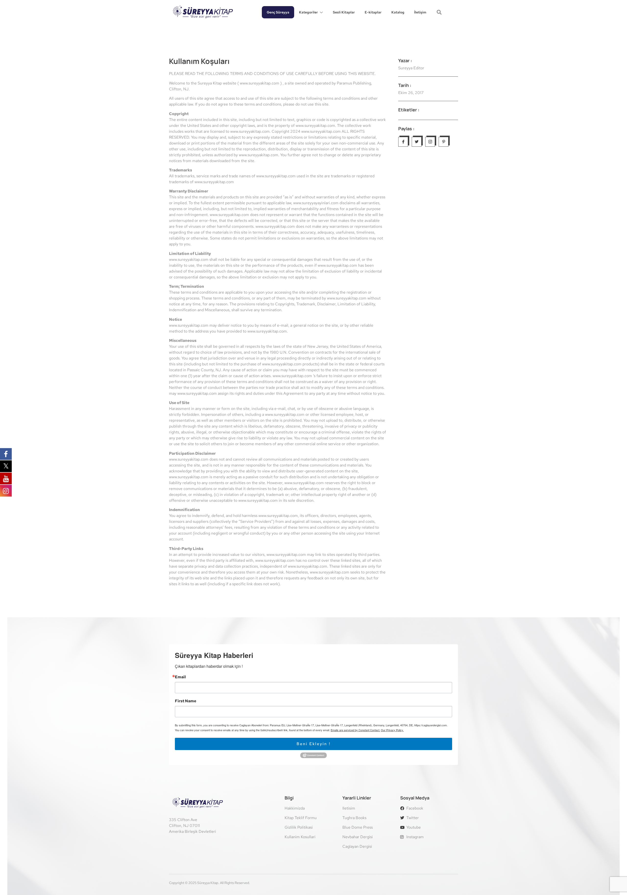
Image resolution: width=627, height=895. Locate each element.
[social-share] (403, 142)
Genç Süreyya (278, 12)
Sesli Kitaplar (344, 12)
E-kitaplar (373, 12)
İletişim (420, 12)
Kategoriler (308, 12)
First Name (185, 701)
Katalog (397, 12)
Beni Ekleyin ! (314, 743)
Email (180, 677)
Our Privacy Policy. (392, 730)
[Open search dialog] (440, 13)
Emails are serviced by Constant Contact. (355, 730)
